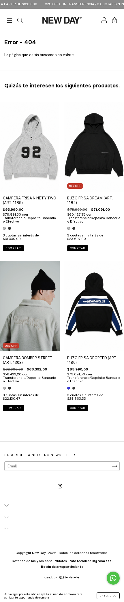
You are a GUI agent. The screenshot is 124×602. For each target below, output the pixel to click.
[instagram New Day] (60, 486)
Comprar (13, 248)
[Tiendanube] (62, 578)
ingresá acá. (102, 561)
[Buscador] (20, 21)
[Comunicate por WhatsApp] (113, 578)
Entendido (108, 595)
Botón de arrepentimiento (62, 566)
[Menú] (9, 21)
